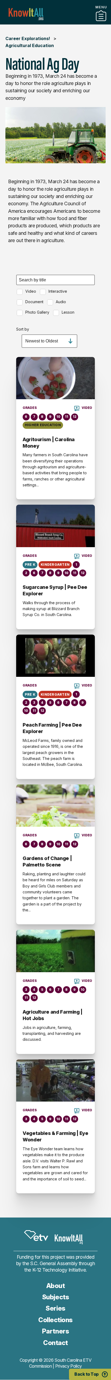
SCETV (36, 1235)
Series (55, 1308)
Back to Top (86, 1374)
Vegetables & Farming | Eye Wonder (55, 1136)
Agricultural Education (29, 45)
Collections (55, 1320)
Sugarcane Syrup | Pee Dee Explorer (55, 590)
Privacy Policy (68, 1366)
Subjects (55, 1297)
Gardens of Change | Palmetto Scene (47, 861)
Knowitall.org (26, 14)
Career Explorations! (27, 38)
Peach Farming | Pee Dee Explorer (52, 728)
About (55, 1286)
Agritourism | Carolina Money (49, 443)
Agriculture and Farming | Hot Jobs (52, 1015)
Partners (55, 22)
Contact (55, 1343)
